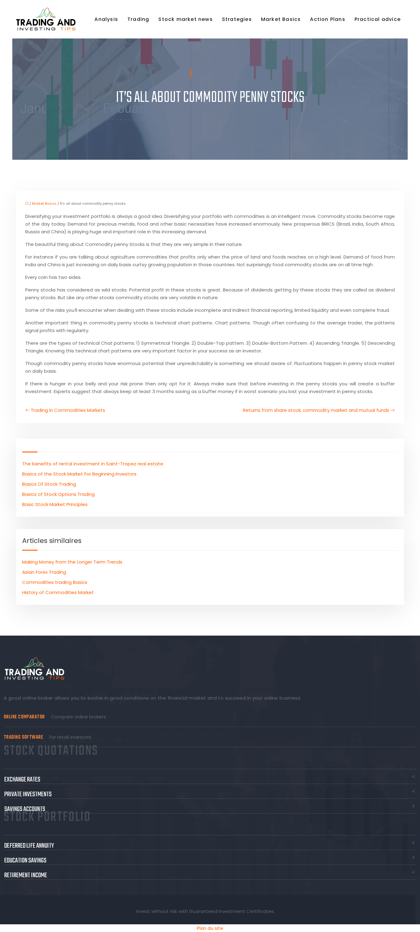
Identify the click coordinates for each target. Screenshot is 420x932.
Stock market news (185, 19)
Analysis (106, 19)
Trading (138, 19)
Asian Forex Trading (44, 572)
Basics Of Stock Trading (49, 484)
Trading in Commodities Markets (68, 410)
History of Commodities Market (58, 592)
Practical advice (378, 19)
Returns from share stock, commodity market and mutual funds (316, 410)
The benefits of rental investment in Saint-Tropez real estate (92, 463)
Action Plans (327, 19)
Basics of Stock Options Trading (58, 494)
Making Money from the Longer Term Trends (72, 562)
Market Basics (281, 19)
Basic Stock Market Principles (55, 504)
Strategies (237, 19)
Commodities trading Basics (54, 582)
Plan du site (210, 928)
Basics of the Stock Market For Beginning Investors (79, 474)
